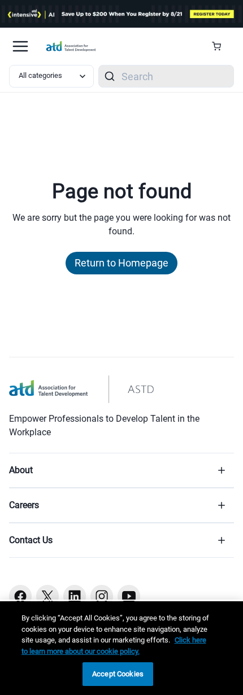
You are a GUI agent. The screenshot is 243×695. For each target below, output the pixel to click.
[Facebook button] (20, 596)
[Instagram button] (101, 596)
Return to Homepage (121, 263)
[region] (121, 648)
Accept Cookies (118, 674)
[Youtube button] (129, 596)
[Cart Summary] (220, 46)
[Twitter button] (47, 596)
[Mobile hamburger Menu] (20, 46)
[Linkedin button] (74, 596)
